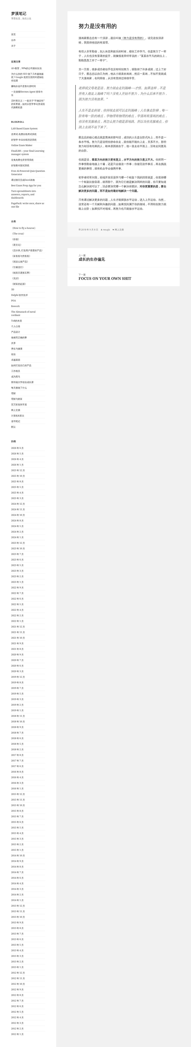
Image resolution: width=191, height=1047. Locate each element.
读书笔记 (15, 421)
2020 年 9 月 (17, 654)
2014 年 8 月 (17, 866)
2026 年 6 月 (17, 448)
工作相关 (15, 370)
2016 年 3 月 (17, 782)
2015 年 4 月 (17, 833)
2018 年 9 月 (17, 727)
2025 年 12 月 (18, 470)
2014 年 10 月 (18, 855)
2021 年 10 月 (18, 637)
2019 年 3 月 (17, 699)
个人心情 (15, 326)
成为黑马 (15, 376)
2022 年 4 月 (17, 609)
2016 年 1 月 (17, 788)
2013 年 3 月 (17, 956)
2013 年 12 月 (18, 905)
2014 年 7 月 (17, 872)
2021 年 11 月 (18, 632)
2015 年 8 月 (17, 810)
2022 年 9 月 (17, 587)
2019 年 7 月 (17, 688)
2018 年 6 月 (17, 738)
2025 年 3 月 (17, 498)
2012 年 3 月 (17, 1023)
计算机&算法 (17, 415)
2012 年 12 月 (18, 972)
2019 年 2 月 (17, 704)
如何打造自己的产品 (21, 365)
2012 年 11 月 (18, 978)
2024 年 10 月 (18, 515)
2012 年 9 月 (17, 989)
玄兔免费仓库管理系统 (22, 159)
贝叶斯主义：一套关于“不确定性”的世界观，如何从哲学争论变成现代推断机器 (28, 104)
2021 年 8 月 (17, 649)
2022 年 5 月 (17, 604)
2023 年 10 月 (18, 548)
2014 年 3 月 (17, 889)
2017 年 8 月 (17, 755)
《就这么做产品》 (20, 261)
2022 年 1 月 (17, 621)
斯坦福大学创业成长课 (22, 382)
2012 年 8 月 (17, 995)
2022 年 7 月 (17, 593)
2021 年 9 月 (17, 643)
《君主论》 (16, 244)
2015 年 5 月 (17, 827)
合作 (13, 40)
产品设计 (15, 331)
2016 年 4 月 (17, 777)
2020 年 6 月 (17, 665)
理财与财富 (16, 398)
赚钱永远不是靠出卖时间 (23, 86)
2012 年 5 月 (17, 1011)
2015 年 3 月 (17, 838)
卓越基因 (15, 359)
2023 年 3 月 (17, 570)
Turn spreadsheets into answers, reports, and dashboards (23, 194)
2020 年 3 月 (17, 671)
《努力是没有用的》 (133, 38)
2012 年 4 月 (17, 1017)
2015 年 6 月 (17, 822)
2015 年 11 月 (18, 799)
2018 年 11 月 (18, 715)
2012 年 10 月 (18, 983)
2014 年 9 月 (17, 861)
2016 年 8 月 (17, 771)
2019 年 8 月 (17, 682)
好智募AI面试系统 (20, 165)
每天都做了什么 (19, 387)
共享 (13, 343)
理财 (13, 393)
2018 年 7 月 (17, 732)
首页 (13, 34)
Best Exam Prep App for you (26, 185)
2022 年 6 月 (17, 598)
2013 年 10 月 (18, 916)
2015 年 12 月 (18, 794)
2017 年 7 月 (17, 760)
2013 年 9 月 (17, 922)
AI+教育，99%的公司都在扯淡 (26, 68)
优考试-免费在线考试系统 (23, 134)
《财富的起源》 (19, 283)
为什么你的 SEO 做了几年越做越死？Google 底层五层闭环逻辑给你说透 (27, 77)
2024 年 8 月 (17, 520)
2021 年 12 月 (18, 626)
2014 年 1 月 (17, 900)
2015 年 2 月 (17, 844)
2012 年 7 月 (17, 1000)
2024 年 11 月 (18, 509)
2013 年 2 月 (17, 961)
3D (12, 289)
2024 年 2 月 (17, 531)
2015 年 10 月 (18, 805)
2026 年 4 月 (17, 459)
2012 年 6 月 (17, 1006)
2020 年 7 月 (17, 660)
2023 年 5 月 (17, 565)
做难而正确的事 (19, 337)
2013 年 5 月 (17, 944)
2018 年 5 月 (17, 743)
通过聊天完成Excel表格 (23, 179)
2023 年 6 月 (17, 559)
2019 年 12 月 (18, 676)
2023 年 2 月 (17, 576)
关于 (13, 45)
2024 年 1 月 (17, 537)
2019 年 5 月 (17, 693)
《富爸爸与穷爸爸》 (21, 255)
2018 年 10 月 (18, 721)
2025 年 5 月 (17, 487)
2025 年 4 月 (17, 492)
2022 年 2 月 (17, 615)
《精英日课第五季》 (21, 272)
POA (13, 300)
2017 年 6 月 (17, 766)
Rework (15, 306)
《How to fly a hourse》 (23, 228)
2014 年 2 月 (17, 894)
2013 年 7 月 (17, 933)
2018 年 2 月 (17, 749)
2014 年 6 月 (17, 877)
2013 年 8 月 (17, 928)
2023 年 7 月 (17, 554)
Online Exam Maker (21, 145)
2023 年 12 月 (18, 542)
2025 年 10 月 (18, 475)
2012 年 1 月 (17, 1034)
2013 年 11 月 (18, 911)
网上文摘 (15, 410)
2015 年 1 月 (17, 849)
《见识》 (15, 278)
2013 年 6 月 (17, 939)
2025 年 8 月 (17, 481)
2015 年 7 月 (17, 816)
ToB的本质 (16, 320)
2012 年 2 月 (17, 1028)
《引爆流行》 (18, 267)
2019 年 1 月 (17, 710)
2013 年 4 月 (17, 950)
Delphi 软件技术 (19, 295)
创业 (13, 354)
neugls (106, 229)
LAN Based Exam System (24, 128)
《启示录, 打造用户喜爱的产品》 (27, 250)
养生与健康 (16, 348)
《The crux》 (18, 233)
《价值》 (15, 239)
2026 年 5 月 (17, 453)
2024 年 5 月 (17, 526)
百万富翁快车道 (19, 404)
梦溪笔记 (18, 13)
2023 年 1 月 (17, 582)
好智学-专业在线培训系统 (23, 139)
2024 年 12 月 (18, 503)
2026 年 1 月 (17, 464)
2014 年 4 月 (17, 883)
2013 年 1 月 (17, 967)
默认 (13, 426)
